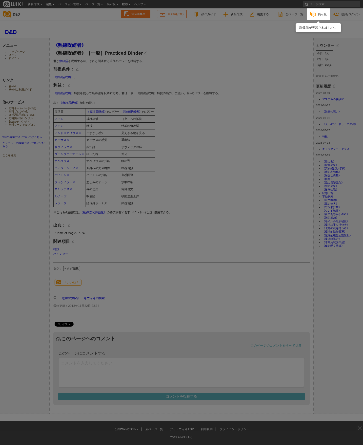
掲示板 (322, 14)
